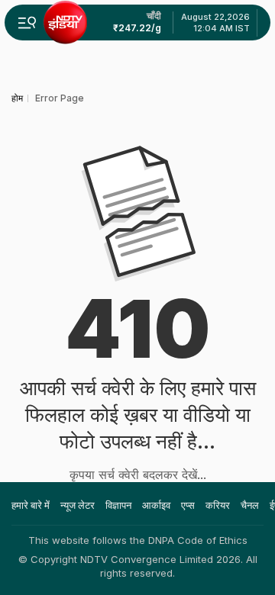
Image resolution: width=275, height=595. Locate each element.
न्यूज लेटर (77, 505)
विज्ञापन (118, 505)
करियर (217, 505)
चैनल (250, 505)
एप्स (188, 505)
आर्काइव (156, 505)
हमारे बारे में (30, 505)
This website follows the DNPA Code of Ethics (137, 540)
